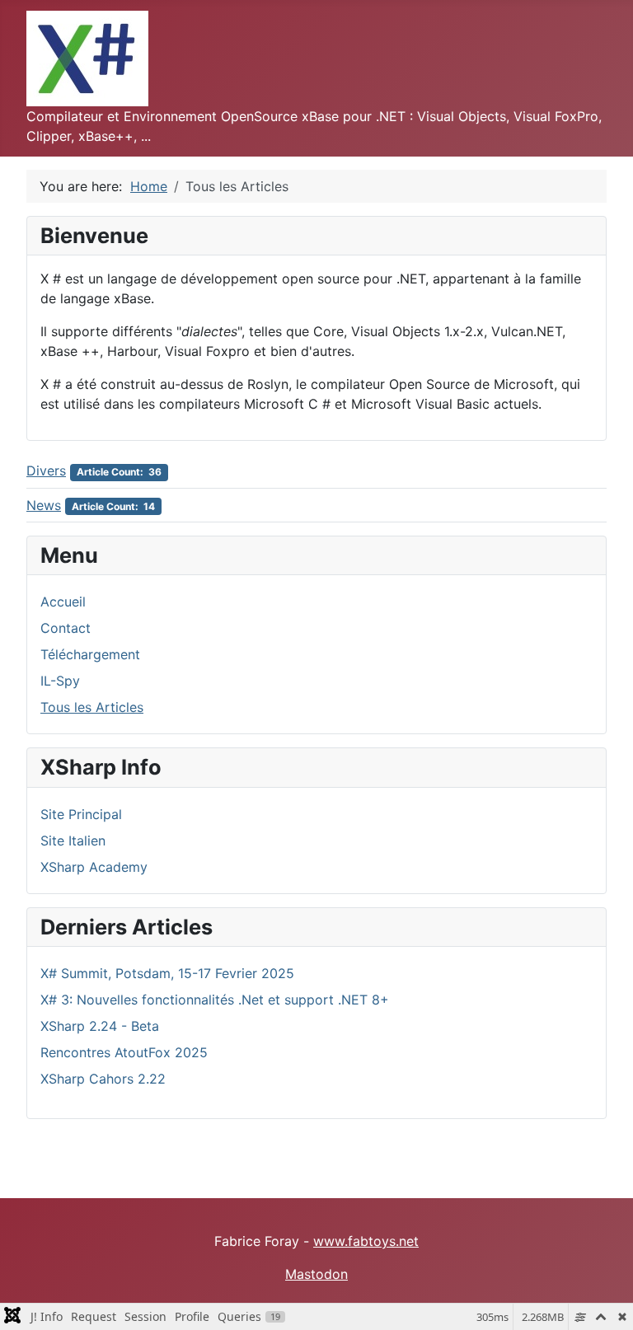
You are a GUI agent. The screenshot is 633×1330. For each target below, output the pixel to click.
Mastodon (316, 1274)
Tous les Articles (91, 707)
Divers (46, 470)
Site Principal (81, 814)
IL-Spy (60, 680)
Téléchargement (90, 654)
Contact (65, 628)
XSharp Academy (94, 867)
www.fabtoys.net (366, 1241)
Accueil (63, 601)
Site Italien (73, 840)
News (43, 505)
